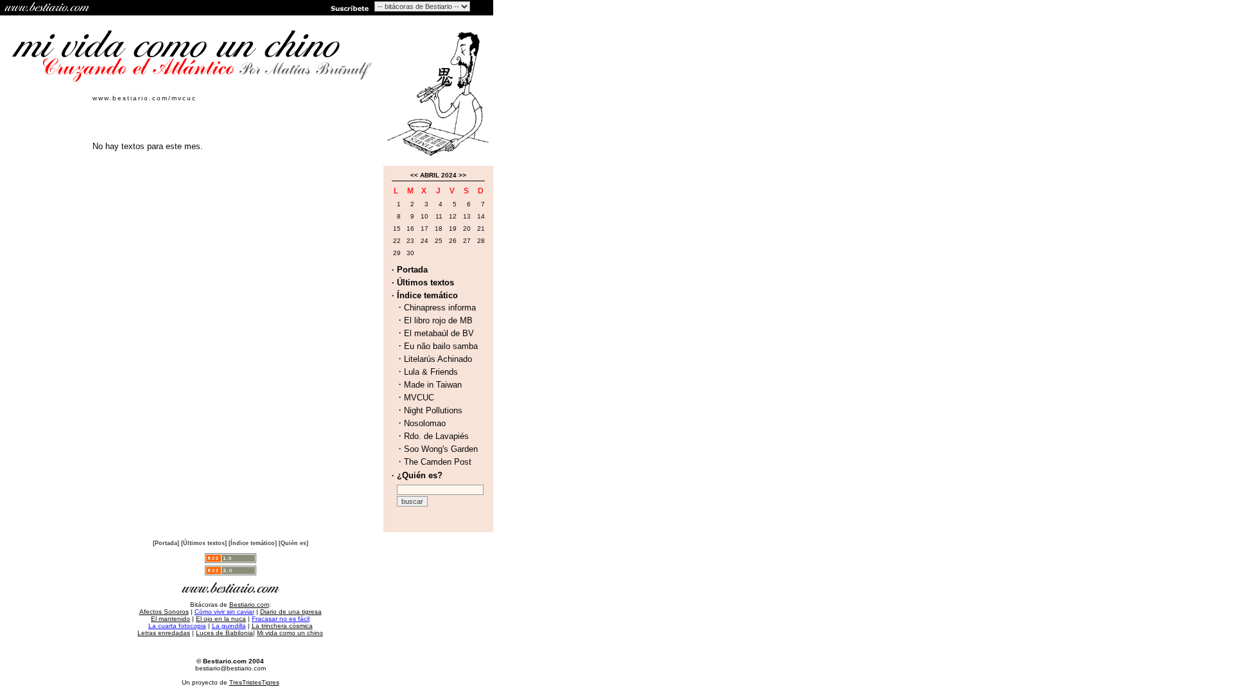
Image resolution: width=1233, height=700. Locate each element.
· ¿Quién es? (417, 475)
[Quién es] (293, 543)
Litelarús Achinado (438, 359)
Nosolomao (425, 423)
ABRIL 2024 (438, 175)
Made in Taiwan (433, 385)
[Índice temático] (253, 543)
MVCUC (419, 397)
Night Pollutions (433, 410)
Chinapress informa (440, 307)
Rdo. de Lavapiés (436, 436)
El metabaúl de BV (439, 333)
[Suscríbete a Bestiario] (348, 7)
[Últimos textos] (204, 543)
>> (462, 175)
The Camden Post (437, 462)
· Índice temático (425, 295)
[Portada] (166, 543)
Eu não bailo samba (441, 346)
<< (414, 175)
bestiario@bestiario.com (230, 668)
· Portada (410, 269)
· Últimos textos (423, 282)
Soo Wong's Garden (441, 449)
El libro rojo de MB (438, 320)
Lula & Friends (431, 372)
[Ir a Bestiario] (48, 7)
